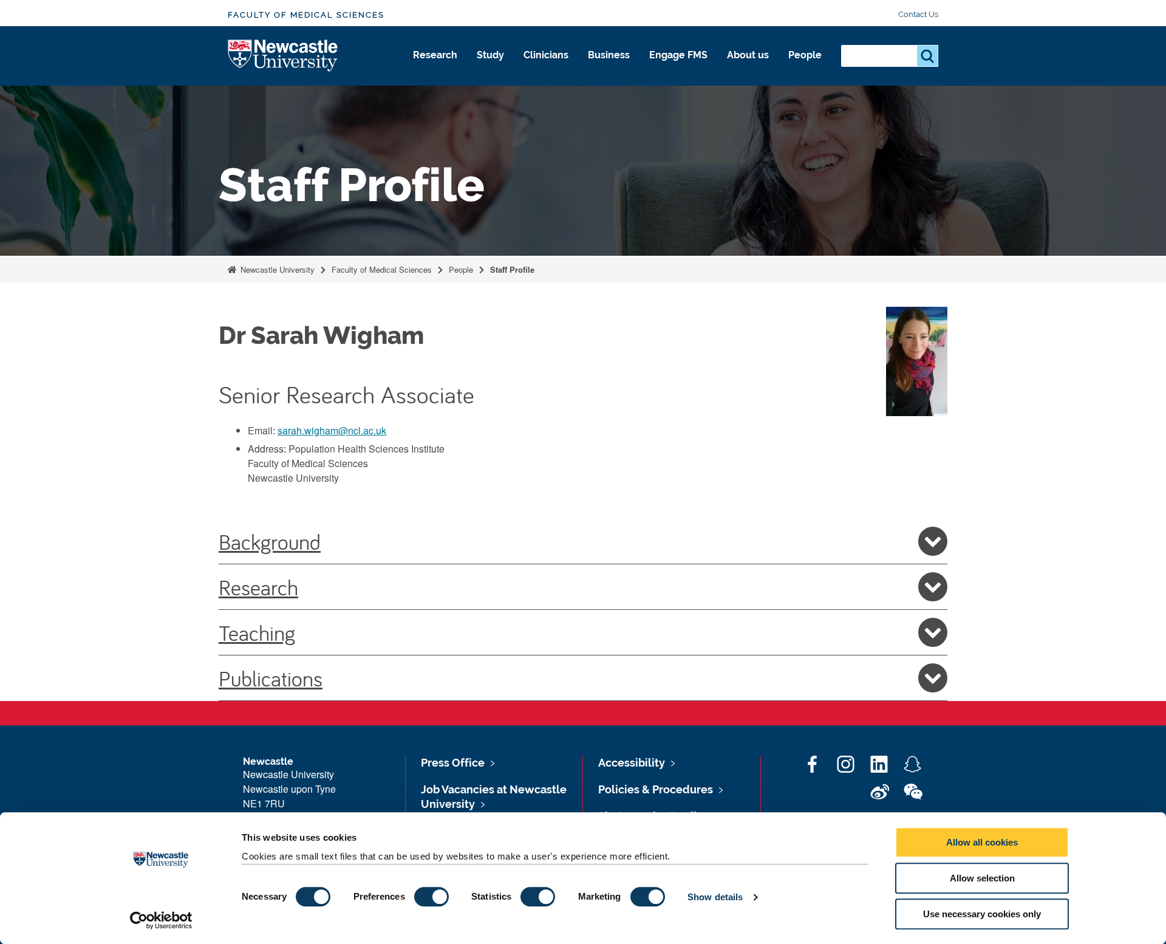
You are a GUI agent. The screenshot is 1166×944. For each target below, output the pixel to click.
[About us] (748, 68)
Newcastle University (276, 269)
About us (748, 55)
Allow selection (982, 878)
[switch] (431, 896)
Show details (715, 897)
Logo (283, 56)
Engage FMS (678, 55)
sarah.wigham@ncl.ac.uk (332, 430)
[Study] (490, 68)
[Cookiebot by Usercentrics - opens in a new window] (161, 920)
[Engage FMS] (678, 68)
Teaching (257, 632)
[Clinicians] (545, 68)
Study (490, 55)
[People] (805, 68)
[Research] (435, 68)
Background (270, 541)
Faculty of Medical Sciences (306, 14)
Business (609, 55)
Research (435, 55)
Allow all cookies (982, 842)
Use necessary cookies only (982, 914)
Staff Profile (512, 269)
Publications (270, 678)
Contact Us (918, 14)
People (805, 55)
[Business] (609, 68)
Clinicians (545, 55)
